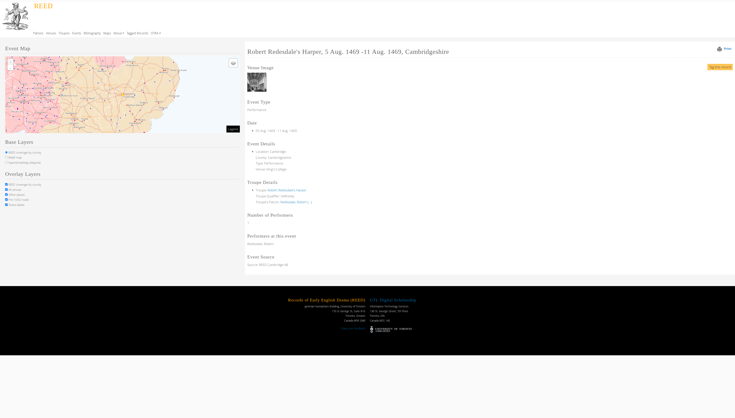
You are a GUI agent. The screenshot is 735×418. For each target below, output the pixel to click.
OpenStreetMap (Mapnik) (24, 163)
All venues (14, 190)
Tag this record (720, 67)
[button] (256, 82)
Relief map (15, 157)
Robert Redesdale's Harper (287, 190)
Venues (51, 33)
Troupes (64, 33)
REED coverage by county (24, 152)
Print (728, 49)
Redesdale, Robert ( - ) (296, 202)
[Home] (16, 4)
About (118, 33)
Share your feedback (353, 328)
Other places (16, 195)
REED (43, 6)
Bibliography (92, 33)
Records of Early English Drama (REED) (326, 300)
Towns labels (16, 205)
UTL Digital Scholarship (393, 300)
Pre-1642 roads (18, 200)
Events (76, 33)
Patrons (38, 33)
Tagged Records (137, 33)
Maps (107, 33)
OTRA (154, 33)
